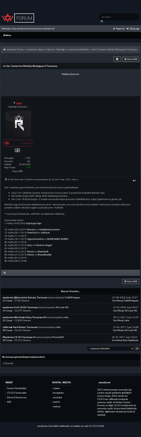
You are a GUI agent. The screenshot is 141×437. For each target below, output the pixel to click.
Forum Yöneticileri (16, 388)
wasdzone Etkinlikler (78, 49)
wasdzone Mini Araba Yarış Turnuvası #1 (24, 317)
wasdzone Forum (15, 49)
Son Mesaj (117, 300)
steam (56, 388)
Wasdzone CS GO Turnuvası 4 (19, 337)
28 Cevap (8, 340)
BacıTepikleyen (130, 340)
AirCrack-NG (62, 307)
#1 (134, 180)
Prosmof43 (58, 337)
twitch (56, 401)
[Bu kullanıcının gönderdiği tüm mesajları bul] (4, 273)
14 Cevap (8, 310)
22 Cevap (8, 320)
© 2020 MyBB (96, 426)
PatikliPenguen (72, 297)
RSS (9, 401)
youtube (57, 397)
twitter (57, 406)
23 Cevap (8, 300)
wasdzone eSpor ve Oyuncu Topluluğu (46, 49)
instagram (58, 392)
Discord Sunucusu (16, 397)
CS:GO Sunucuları (16, 392)
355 (20, 171)
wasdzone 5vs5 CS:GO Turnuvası (20, 307)
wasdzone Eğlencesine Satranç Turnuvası (25, 297)
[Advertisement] (70, 83)
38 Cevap (8, 330)
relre (74, 179)
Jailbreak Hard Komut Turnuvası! (20, 327)
